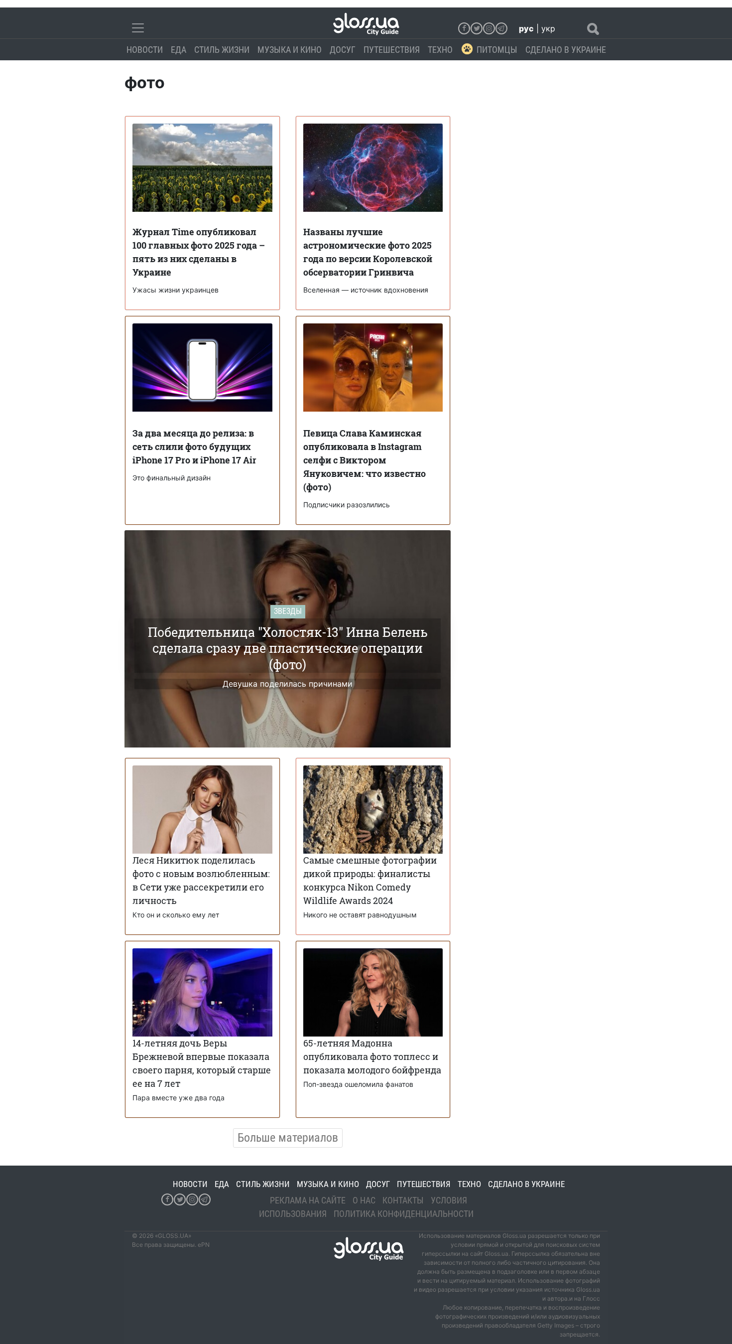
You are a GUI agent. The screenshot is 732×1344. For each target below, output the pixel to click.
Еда (178, 49)
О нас (364, 1200)
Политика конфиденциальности (404, 1213)
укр (548, 28)
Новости (144, 49)
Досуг (343, 49)
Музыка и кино (289, 49)
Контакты (403, 1200)
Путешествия (392, 49)
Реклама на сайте (308, 1200)
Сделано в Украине (565, 49)
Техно (440, 49)
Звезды (288, 611)
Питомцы (497, 49)
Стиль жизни (221, 49)
